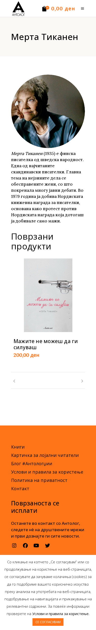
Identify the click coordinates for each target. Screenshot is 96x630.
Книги (18, 447)
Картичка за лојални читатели (45, 455)
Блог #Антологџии (31, 463)
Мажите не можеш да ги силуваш (46, 344)
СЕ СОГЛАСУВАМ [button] (48, 622)
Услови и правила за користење (47, 472)
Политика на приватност (39, 480)
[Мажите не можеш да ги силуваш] (48, 295)
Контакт (20, 488)
